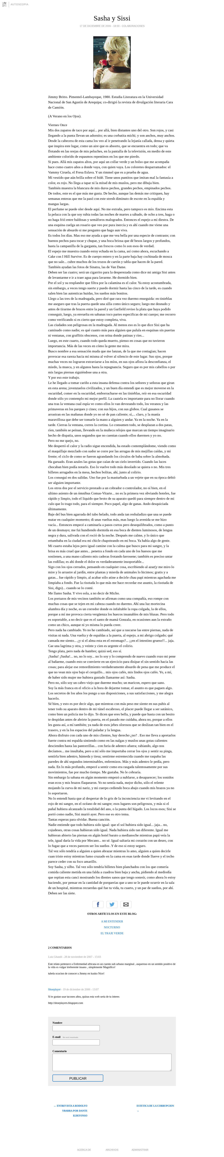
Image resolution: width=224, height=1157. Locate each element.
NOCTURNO (112, 927)
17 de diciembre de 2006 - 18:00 (100, 26)
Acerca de (84, 1149)
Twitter (112, 904)
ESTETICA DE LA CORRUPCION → (155, 1108)
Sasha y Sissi (112, 18)
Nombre (57, 1022)
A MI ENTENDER (112, 921)
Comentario (59, 1051)
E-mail (65, 1036)
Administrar (140, 1149)
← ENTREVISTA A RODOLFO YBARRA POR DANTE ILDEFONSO (70, 1111)
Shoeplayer (54, 989)
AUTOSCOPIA (19, 4)
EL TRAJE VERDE (112, 933)
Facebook (98, 904)
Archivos (112, 1149)
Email (126, 904)
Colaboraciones (133, 26)
